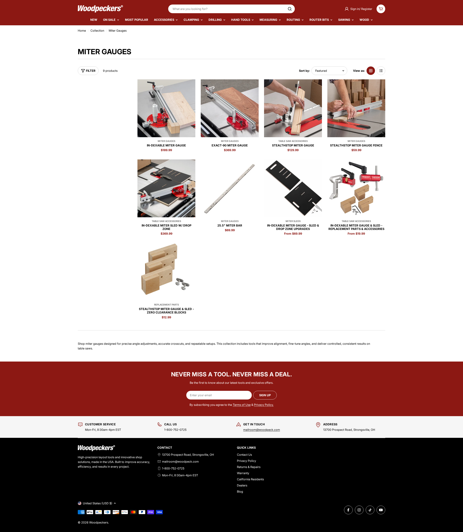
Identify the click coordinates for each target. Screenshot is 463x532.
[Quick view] (190, 87)
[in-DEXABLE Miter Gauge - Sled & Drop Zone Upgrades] (293, 188)
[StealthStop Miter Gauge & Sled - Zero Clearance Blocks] (166, 272)
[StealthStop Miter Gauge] (293, 108)
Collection (97, 30)
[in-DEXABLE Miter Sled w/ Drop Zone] (166, 188)
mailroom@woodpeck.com (261, 429)
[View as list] (381, 70)
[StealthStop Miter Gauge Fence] (356, 108)
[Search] (290, 9)
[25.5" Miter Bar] (230, 188)
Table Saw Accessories (293, 141)
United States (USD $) (97, 503)
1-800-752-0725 (173, 468)
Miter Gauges (166, 141)
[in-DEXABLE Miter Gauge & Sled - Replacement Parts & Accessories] (356, 188)
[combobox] (231, 9)
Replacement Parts (166, 304)
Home (82, 30)
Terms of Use (242, 405)
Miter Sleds (293, 221)
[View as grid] (370, 70)
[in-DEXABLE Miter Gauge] (166, 108)
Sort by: (304, 70)
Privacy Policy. (264, 405)
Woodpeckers (98, 522)
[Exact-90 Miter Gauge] (230, 108)
